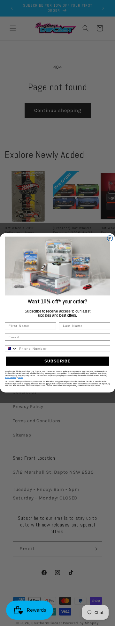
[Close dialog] (110, 238)
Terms (20, 378)
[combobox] (11, 349)
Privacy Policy (10, 378)
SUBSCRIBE (57, 361)
